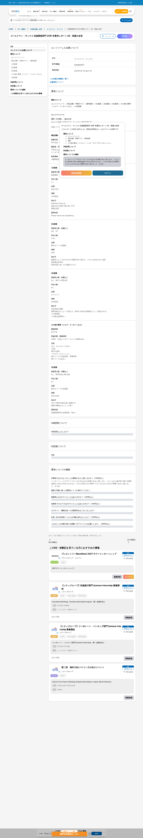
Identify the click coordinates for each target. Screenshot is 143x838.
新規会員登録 (76, 173)
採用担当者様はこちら (124, 2)
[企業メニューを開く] (55, 555)
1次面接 (14, 64)
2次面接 (14, 67)
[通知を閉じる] (37, 16)
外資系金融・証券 (36, 29)
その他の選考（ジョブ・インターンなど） (27, 74)
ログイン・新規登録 (121, 11)
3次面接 (14, 70)
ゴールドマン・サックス (55, 29)
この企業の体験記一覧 (58, 78)
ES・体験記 (22, 29)
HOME (11, 29)
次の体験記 (131, 539)
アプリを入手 (127, 20)
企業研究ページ (56, 82)
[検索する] (130, 11)
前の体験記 (53, 542)
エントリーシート (18, 57)
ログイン (107, 173)
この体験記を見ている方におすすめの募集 (26, 93)
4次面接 (14, 77)
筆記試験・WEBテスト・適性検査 (24, 60)
